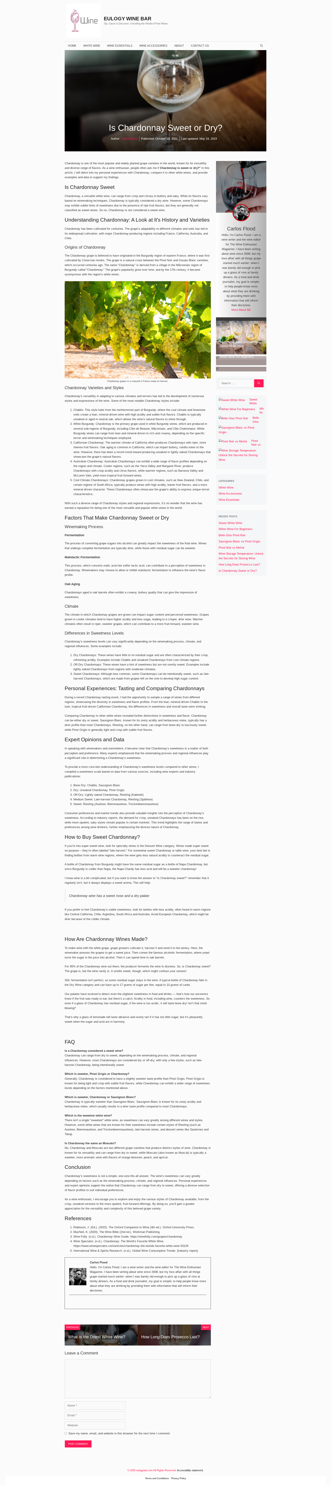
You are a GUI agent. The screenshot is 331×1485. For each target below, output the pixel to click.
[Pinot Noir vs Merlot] (233, 441)
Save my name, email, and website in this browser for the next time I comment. (119, 1433)
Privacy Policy (178, 1478)
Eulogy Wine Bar (127, 18)
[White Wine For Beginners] (241, 363)
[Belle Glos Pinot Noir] (241, 369)
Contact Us (200, 45)
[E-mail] (72, 1302)
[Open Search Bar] (261, 45)
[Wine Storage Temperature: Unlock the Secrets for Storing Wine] (239, 459)
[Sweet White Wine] (241, 352)
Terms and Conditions (157, 1478)
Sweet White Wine (253, 403)
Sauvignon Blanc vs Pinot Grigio (239, 541)
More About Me (241, 309)
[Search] (259, 383)
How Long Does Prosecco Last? (170, 1337)
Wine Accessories (153, 45)
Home (72, 45)
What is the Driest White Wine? (96, 1337)
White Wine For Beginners (235, 529)
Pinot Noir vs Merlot (256, 444)
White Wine (91, 45)
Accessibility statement (190, 1470)
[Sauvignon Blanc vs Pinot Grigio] (239, 432)
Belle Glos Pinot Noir (232, 535)
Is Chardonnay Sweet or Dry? (238, 570)
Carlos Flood (129, 138)
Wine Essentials (119, 45)
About (179, 45)
